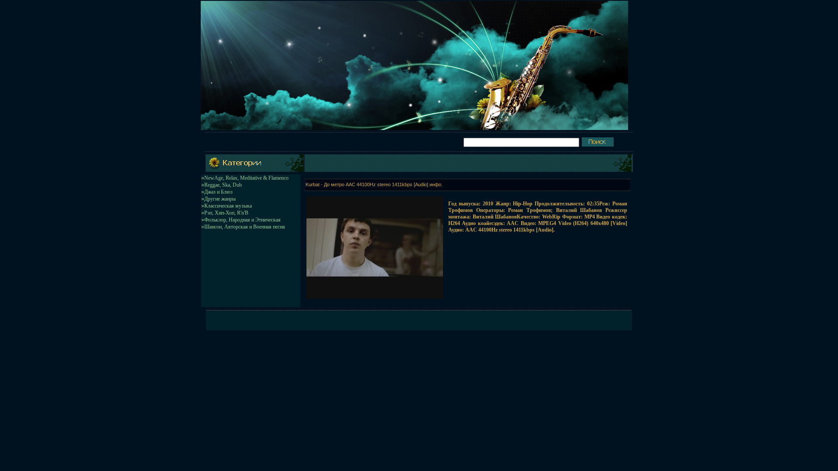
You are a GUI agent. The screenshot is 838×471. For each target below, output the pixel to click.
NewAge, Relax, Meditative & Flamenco (246, 178)
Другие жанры (220, 199)
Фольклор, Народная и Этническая (242, 220)
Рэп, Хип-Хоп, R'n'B (226, 213)
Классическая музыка (228, 206)
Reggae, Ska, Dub (223, 185)
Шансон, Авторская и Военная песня (244, 227)
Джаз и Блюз (218, 192)
